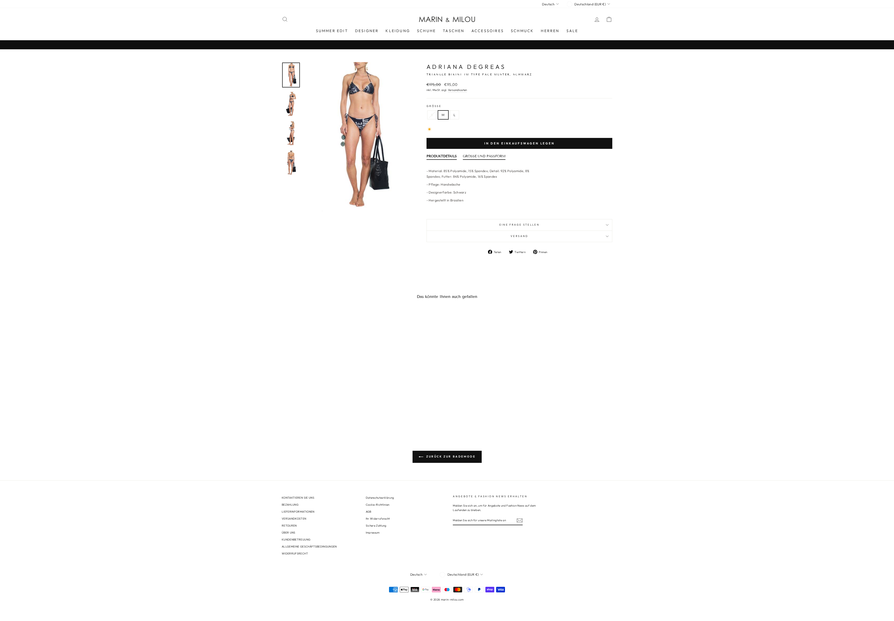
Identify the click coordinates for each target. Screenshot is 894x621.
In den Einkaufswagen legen (519, 143)
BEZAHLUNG (290, 504)
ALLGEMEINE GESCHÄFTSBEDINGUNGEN (309, 546)
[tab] (442, 157)
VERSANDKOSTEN (294, 518)
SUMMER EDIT (332, 30)
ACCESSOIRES (487, 30)
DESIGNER (367, 30)
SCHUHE (426, 30)
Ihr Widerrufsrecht (378, 518)
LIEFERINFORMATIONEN (298, 511)
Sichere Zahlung (376, 525)
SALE (572, 30)
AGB (368, 511)
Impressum (373, 532)
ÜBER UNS (288, 532)
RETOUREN (289, 525)
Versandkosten (457, 90)
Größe (434, 106)
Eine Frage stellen (519, 224)
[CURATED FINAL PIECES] (447, 45)
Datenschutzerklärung (380, 497)
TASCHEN (453, 30)
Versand (519, 236)
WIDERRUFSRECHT (295, 553)
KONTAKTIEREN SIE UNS (298, 497)
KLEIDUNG (398, 30)
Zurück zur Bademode (450, 456)
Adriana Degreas (466, 66)
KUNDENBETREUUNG (296, 539)
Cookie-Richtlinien (377, 504)
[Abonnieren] (520, 520)
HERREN (550, 30)
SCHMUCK (522, 30)
